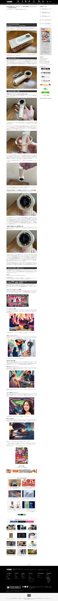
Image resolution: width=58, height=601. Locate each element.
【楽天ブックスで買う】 (21, 466)
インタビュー (16, 577)
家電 (7, 576)
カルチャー (39, 575)
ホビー (38, 576)
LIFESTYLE (31, 573)
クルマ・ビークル (31, 574)
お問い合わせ (47, 586)
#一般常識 (41, 58)
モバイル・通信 (8, 575)
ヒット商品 (16, 576)
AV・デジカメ (8, 574)
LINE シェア (24, 514)
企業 (15, 575)
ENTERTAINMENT (41, 573)
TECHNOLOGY (9, 573)
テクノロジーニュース (9, 579)
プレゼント (47, 575)
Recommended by (30, 511)
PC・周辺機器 (8, 578)
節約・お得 (23, 576)
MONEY (23, 573)
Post (22, 514)
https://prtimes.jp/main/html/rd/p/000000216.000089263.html (16, 275)
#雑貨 (49, 61)
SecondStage (49, 579)
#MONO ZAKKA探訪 (18, 9)
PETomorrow (48, 581)
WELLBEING (48, 580)
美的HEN (48, 582)
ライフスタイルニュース (31, 581)
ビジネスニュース (17, 578)
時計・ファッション (31, 578)
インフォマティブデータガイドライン (41, 586)
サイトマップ (35, 586)
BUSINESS (16, 573)
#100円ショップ (45, 58)
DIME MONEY (23, 574)
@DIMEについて (31, 586)
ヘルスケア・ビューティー (32, 579)
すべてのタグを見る (48, 64)
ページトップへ (29, 564)
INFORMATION (49, 573)
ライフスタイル (13, 9)
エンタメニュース (40, 577)
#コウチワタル (24, 9)
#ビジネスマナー (42, 61)
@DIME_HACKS (22, 521)
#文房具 (46, 61)
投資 (22, 575)
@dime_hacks (30, 521)
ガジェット (8, 577)
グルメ (29, 575)
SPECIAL (48, 578)
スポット (39, 574)
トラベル (30, 576)
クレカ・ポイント (24, 577)
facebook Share (19, 514)
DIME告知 (47, 574)
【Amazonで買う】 (22, 465)
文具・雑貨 (30, 577)
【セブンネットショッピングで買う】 (21, 467)
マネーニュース (23, 578)
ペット (29, 580)
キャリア (16, 574)
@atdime (14, 521)
